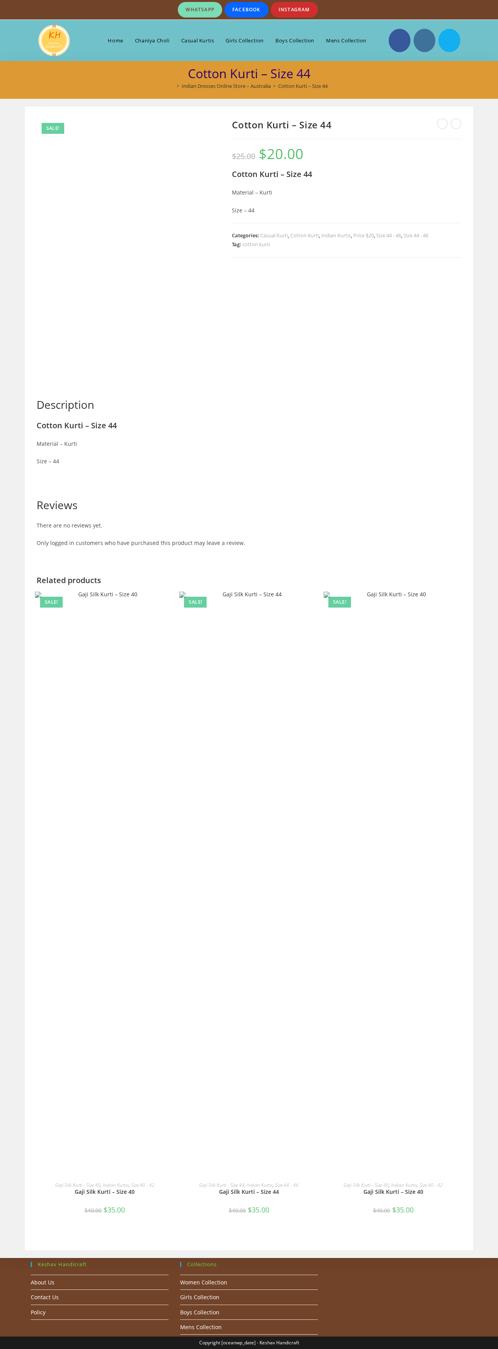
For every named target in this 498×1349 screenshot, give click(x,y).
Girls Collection (199, 1297)
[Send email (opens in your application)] (449, 40)
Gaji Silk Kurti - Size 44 (221, 1185)
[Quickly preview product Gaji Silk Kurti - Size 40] (170, 605)
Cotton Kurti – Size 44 (303, 85)
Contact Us (45, 1297)
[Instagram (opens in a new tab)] (424, 40)
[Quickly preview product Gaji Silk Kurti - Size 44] (315, 605)
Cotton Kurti (304, 235)
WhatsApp (200, 9)
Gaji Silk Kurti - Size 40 (77, 1185)
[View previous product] (442, 123)
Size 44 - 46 (388, 235)
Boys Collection (199, 1312)
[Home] (172, 85)
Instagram (294, 9)
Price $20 (363, 235)
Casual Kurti (274, 235)
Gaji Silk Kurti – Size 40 (105, 1191)
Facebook (246, 9)
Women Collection (203, 1282)
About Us (42, 1282)
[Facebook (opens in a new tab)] (399, 40)
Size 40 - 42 (142, 1185)
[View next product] (456, 123)
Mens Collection (201, 1327)
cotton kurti (256, 244)
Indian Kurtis (336, 235)
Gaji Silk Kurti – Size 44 (249, 1191)
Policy (38, 1312)
